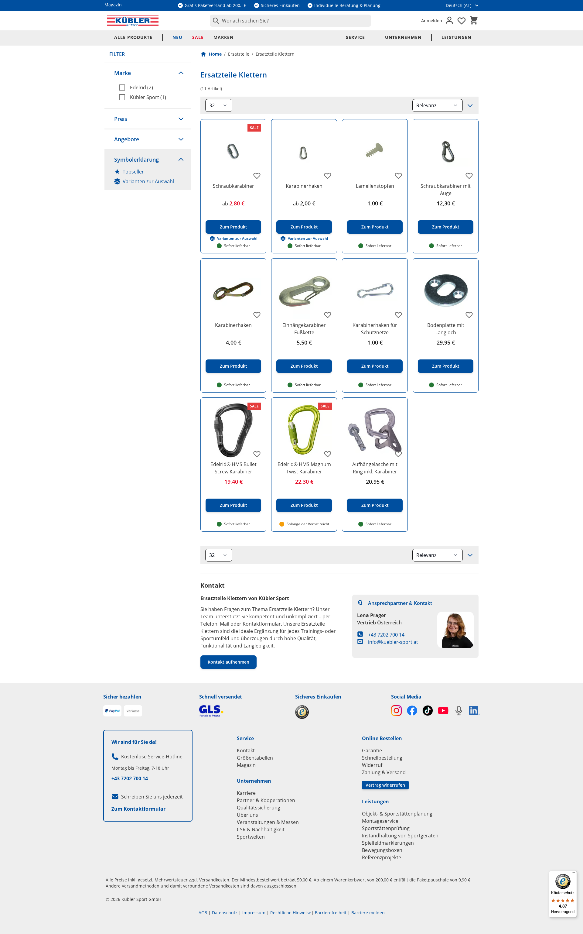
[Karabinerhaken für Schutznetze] (375, 291)
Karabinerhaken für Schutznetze (375, 329)
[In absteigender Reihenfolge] (470, 105)
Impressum (253, 912)
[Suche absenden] (215, 21)
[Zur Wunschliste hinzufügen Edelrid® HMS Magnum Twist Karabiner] (327, 454)
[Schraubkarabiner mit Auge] (445, 152)
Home (215, 54)
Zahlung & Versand (384, 772)
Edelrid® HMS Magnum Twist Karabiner (304, 468)
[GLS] (243, 711)
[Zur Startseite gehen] (133, 20)
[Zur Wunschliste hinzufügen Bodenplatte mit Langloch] (469, 315)
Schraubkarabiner (233, 186)
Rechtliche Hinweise (290, 912)
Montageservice (380, 821)
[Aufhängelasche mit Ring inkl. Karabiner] (375, 430)
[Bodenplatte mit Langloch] (445, 291)
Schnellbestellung (382, 757)
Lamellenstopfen (375, 186)
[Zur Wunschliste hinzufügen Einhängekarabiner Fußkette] (327, 315)
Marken (223, 37)
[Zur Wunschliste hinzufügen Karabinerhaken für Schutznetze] (398, 315)
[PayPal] (112, 711)
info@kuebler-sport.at (393, 642)
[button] (147, 73)
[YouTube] (443, 710)
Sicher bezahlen (122, 696)
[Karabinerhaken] (304, 152)
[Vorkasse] (133, 711)
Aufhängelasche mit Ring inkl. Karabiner (374, 468)
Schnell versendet (220, 696)
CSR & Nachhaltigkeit (261, 829)
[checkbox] (152, 87)
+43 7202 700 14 (386, 634)
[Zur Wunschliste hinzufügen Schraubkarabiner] (257, 175)
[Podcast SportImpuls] (458, 710)
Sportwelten (251, 836)
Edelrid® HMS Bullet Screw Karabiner (233, 468)
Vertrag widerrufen (385, 785)
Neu (177, 37)
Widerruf (372, 765)
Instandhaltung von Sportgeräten (400, 835)
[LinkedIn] (474, 710)
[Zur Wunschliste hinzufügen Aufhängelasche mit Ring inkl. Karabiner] (398, 454)
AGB (203, 912)
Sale (198, 37)
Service (355, 37)
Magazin (246, 765)
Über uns (247, 815)
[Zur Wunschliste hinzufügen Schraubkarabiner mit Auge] (469, 175)
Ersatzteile (238, 54)
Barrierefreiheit (330, 912)
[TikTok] (427, 710)
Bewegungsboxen (382, 850)
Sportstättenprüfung (386, 828)
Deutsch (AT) (458, 5)
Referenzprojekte (381, 857)
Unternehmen (403, 37)
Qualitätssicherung (258, 807)
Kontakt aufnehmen (228, 662)
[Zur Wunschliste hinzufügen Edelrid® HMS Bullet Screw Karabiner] (257, 454)
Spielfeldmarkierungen (388, 843)
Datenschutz (224, 912)
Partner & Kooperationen (266, 800)
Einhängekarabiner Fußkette (304, 329)
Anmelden (431, 20)
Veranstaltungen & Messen (268, 822)
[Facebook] (412, 710)
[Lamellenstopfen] (375, 152)
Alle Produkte (133, 37)
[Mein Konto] (449, 20)
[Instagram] (396, 710)
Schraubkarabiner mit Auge (446, 190)
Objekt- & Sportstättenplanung (397, 813)
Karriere (246, 793)
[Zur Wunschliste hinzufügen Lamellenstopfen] (398, 175)
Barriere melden (368, 912)
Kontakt (246, 750)
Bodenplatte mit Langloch (445, 329)
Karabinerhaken (304, 186)
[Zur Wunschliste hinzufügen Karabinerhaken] (327, 175)
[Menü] (573, 874)
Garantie (372, 750)
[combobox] (290, 21)
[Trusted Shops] (339, 712)
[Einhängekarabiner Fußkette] (304, 291)
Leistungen (456, 37)
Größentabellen (255, 757)
